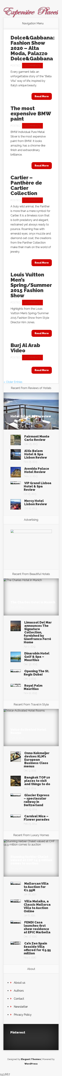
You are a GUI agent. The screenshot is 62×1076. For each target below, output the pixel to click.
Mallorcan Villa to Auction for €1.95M (36, 887)
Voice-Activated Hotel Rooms (28, 731)
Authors (19, 990)
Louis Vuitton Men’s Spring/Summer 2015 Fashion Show (31, 285)
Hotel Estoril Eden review (31, 416)
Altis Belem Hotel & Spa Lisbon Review (35, 454)
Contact (19, 998)
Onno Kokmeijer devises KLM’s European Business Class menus (36, 759)
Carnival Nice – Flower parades (36, 817)
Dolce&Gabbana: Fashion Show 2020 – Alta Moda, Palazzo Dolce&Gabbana (33, 48)
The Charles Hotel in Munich (33, 602)
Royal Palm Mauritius (33, 687)
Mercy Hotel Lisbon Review (35, 502)
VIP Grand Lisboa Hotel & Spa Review (37, 486)
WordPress (31, 1063)
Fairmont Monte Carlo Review (36, 438)
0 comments (32, 65)
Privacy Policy (23, 1014)
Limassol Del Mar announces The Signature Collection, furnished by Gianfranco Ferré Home (38, 632)
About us (19, 982)
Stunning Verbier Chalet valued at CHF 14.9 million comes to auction (31, 860)
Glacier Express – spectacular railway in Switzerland (36, 800)
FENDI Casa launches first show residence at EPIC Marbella (37, 927)
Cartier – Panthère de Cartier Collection (26, 185)
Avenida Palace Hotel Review (36, 470)
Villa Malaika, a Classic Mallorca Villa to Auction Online (37, 906)
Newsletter (21, 1006)
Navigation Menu (33, 23)
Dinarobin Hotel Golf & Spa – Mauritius (36, 657)
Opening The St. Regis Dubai (36, 672)
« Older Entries (13, 382)
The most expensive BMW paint (31, 113)
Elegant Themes (31, 1059)
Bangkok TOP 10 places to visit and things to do (37, 781)
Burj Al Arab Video (25, 348)
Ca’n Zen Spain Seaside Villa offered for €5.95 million (37, 948)
